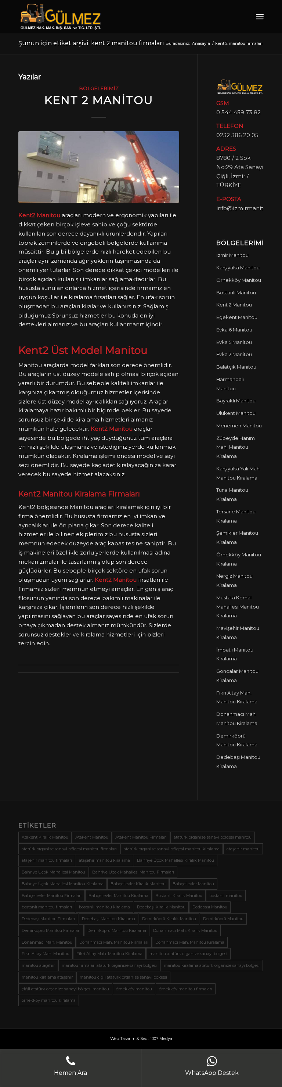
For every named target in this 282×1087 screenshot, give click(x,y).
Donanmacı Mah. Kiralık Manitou (185, 930)
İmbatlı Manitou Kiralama (234, 654)
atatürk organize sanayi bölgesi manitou (213, 837)
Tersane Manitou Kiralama (236, 516)
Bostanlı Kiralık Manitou (178, 895)
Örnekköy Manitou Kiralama (238, 559)
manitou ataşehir (38, 965)
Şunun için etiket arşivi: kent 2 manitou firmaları (91, 43)
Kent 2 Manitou (98, 100)
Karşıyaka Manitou (238, 267)
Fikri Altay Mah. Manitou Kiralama (236, 697)
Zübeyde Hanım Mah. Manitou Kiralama (235, 447)
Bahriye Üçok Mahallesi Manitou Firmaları (133, 872)
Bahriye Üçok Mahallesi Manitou (53, 872)
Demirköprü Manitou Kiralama (236, 740)
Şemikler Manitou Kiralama (237, 537)
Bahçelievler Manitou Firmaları (52, 895)
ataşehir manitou (243, 848)
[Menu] (260, 16)
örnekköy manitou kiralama (49, 1000)
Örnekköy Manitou (238, 280)
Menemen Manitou (239, 425)
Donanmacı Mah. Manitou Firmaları (113, 942)
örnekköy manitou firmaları (185, 988)
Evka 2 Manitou (234, 354)
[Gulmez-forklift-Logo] (60, 16)
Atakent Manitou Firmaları (141, 837)
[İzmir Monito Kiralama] (98, 167)
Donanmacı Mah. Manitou (47, 942)
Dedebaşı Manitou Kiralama (238, 761)
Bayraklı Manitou (236, 400)
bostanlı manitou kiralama (104, 907)
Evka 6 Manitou (234, 330)
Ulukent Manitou (236, 413)
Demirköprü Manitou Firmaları (51, 930)
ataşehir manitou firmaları (47, 860)
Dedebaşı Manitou (209, 907)
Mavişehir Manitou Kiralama (237, 632)
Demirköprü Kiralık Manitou (169, 918)
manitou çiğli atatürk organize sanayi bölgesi (123, 977)
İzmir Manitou (232, 255)
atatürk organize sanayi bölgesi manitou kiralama (172, 848)
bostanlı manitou (225, 895)
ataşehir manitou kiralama (104, 860)
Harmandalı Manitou (230, 383)
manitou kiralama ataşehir (47, 977)
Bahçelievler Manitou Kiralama (118, 895)
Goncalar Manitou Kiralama (237, 675)
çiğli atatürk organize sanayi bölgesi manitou (65, 988)
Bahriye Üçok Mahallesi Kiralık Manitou (175, 860)
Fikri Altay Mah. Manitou (45, 953)
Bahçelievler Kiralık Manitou (138, 883)
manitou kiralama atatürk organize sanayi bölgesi (212, 965)
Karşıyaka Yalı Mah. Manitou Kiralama (238, 473)
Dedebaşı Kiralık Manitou (161, 907)
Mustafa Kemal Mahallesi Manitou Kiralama (237, 607)
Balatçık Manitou (236, 367)
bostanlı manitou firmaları (47, 907)
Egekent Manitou (236, 317)
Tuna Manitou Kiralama (232, 494)
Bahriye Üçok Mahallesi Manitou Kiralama (63, 883)
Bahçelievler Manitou (193, 883)
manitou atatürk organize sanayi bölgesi (188, 953)
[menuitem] (260, 16)
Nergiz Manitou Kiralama (234, 580)
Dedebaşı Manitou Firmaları (48, 918)
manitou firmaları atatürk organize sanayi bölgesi (109, 965)
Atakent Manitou (91, 837)
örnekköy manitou (134, 988)
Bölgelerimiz (99, 88)
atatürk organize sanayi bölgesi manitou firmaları (69, 848)
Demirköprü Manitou (223, 918)
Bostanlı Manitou (236, 292)
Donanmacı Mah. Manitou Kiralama (236, 718)
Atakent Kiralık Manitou (45, 837)
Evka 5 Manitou (234, 342)
